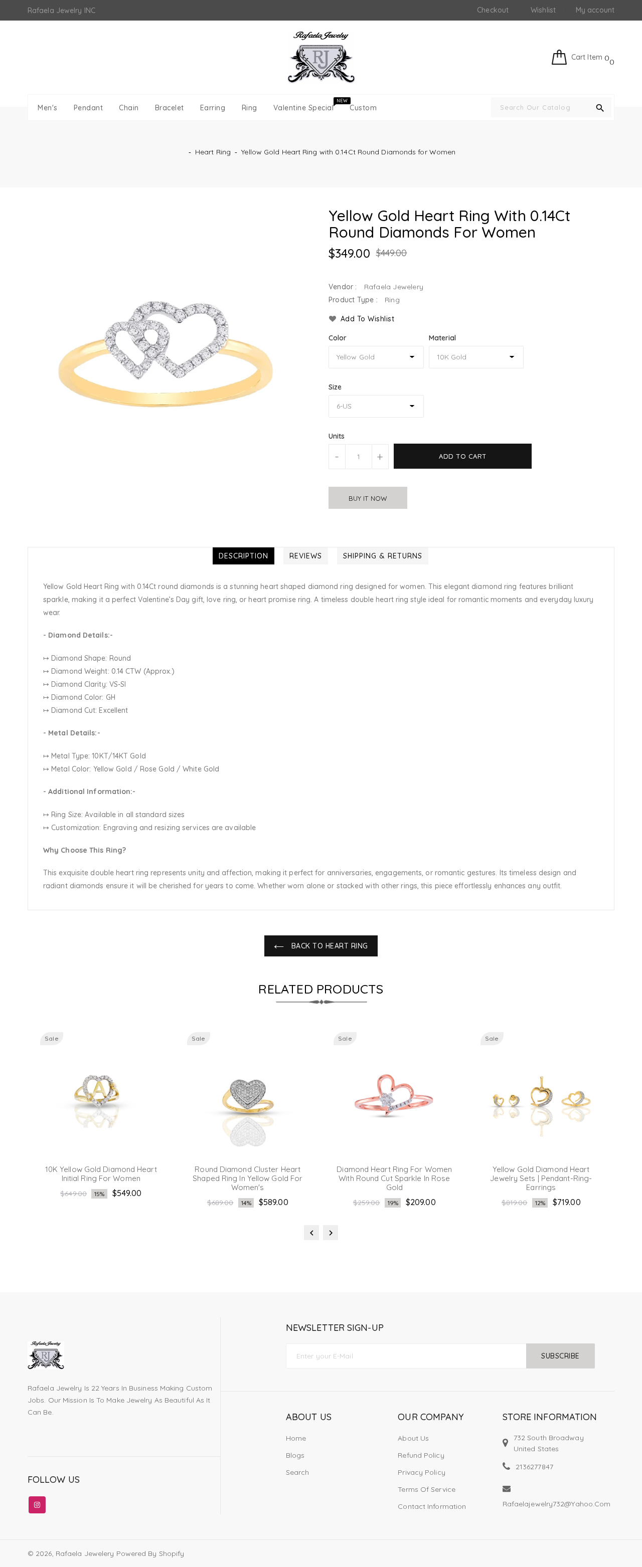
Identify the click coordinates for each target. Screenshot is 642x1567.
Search (297, 1472)
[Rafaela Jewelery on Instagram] (37, 1502)
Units (337, 436)
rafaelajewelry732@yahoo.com (557, 1503)
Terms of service (426, 1489)
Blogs (295, 1455)
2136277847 (534, 1466)
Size (335, 386)
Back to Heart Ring (328, 945)
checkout (493, 10)
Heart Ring (213, 151)
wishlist (543, 10)
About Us (413, 1438)
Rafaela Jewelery (85, 1553)
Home (296, 1438)
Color (338, 337)
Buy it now (368, 498)
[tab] (243, 555)
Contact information (432, 1506)
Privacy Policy (421, 1472)
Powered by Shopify (150, 1553)
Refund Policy (421, 1455)
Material (442, 337)
